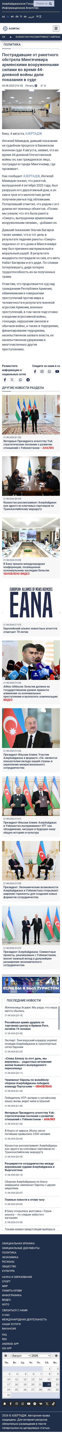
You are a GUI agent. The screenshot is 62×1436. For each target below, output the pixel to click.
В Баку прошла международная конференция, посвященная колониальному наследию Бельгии (26, 569)
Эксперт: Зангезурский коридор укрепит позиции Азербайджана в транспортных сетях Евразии (31, 1044)
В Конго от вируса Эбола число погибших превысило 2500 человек (27, 1132)
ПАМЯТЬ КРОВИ (12, 1290)
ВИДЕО (6, 1299)
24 (8, 1389)
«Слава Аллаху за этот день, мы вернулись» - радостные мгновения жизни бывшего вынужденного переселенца (28, 1063)
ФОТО (5, 1304)
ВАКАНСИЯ (9, 1328)
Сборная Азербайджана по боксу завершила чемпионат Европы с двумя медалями (30, 1185)
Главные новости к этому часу (25, 1199)
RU (8, 16)
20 (32, 1384)
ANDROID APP (10, 1343)
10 (8, 1379)
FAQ (4, 1334)
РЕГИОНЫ (8, 1261)
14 (40, 1379)
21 (40, 1384)
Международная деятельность (24, 1319)
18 (16, 1384)
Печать (30, 85)
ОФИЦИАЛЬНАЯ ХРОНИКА (18, 1243)
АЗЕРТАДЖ (33, 133)
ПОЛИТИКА (12, 44)
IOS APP (7, 1348)
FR (21, 16)
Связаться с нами (15, 1310)
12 (25, 1379)
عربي (31, 16)
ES (25, 16)
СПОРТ (6, 1281)
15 (49, 1379)
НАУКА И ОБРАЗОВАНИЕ (17, 1277)
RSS (4, 1339)
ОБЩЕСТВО (9, 1266)
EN (12, 16)
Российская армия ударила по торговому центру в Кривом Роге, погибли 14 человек (27, 1026)
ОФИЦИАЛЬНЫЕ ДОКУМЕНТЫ (20, 1248)
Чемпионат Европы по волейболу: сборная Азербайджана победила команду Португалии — (28, 1083)
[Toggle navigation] (55, 28)
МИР (5, 1286)
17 (8, 1384)
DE (17, 16)
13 (32, 1379)
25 (16, 1389)
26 (25, 1389)
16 (57, 1379)
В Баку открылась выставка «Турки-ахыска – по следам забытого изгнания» (28, 1214)
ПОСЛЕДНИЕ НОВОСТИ (24, 1000)
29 (49, 1389)
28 (40, 1389)
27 (32, 1389)
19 (25, 1384)
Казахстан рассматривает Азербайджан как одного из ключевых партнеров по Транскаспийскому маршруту (29, 506)
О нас (6, 1315)
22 (49, 1384)
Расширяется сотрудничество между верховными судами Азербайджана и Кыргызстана (29, 1167)
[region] (32, 1118)
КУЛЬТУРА (8, 1271)
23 (57, 1384)
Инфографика (12, 1295)
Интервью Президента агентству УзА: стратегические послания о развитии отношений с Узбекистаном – (28, 444)
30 (57, 1389)
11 (16, 1379)
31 (8, 1395)
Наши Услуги (11, 1324)
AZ (3, 16)
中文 (39, 16)
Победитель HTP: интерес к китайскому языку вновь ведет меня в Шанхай (30, 1099)
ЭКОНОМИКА (10, 1257)
